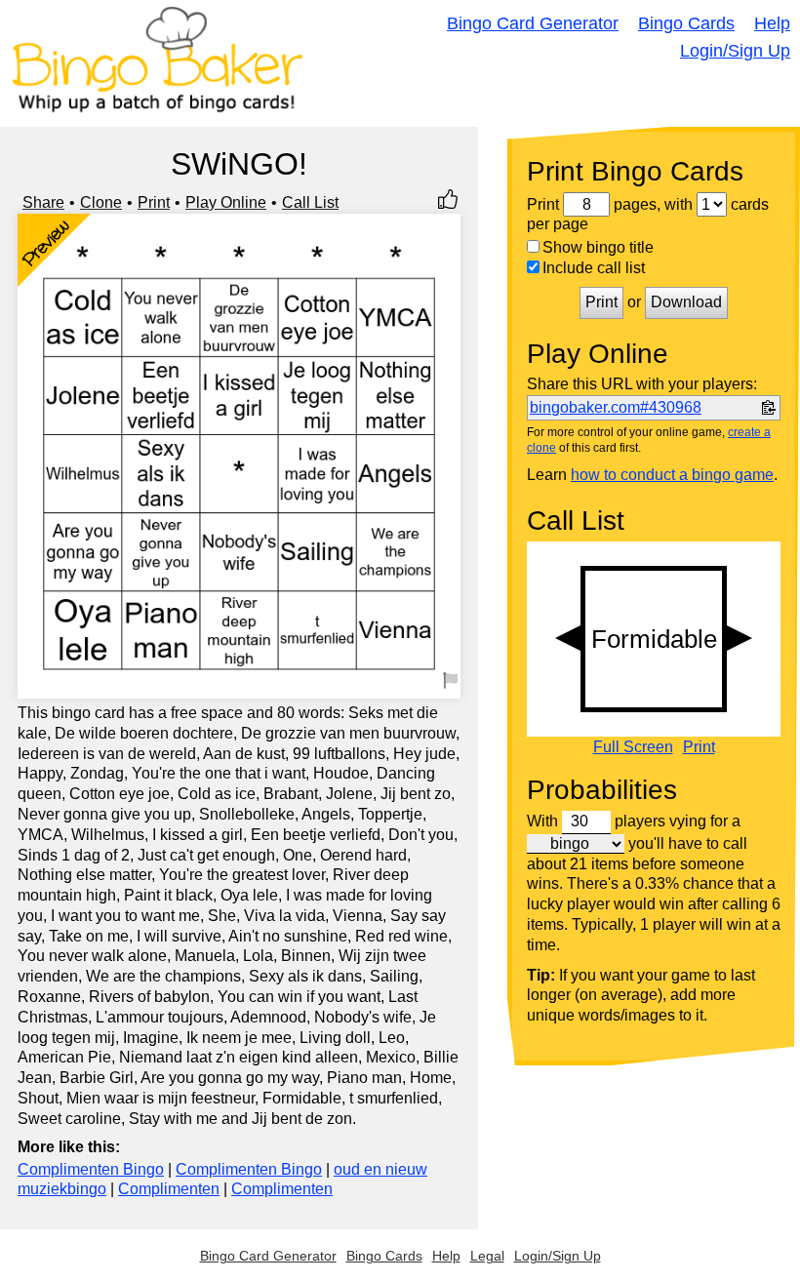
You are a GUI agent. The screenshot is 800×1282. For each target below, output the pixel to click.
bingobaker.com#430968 (615, 407)
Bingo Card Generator (533, 23)
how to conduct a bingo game (672, 474)
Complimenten (169, 1189)
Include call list (593, 268)
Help (772, 23)
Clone (101, 202)
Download (686, 302)
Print (154, 202)
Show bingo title (598, 247)
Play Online (225, 202)
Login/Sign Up (735, 50)
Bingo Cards (686, 23)
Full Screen (633, 747)
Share (43, 202)
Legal (487, 1255)
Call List (310, 202)
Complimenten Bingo (91, 1169)
